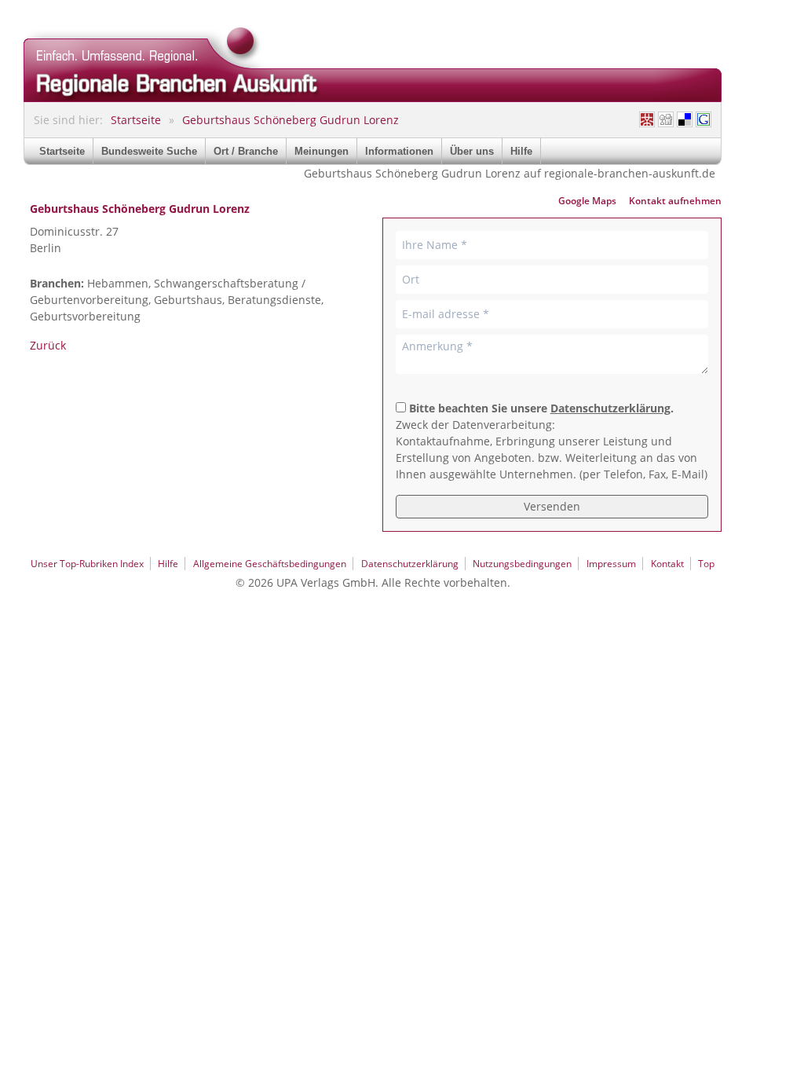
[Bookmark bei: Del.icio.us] (685, 120)
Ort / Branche (246, 151)
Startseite (136, 119)
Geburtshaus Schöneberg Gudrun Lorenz (290, 119)
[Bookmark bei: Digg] (666, 120)
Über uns (472, 151)
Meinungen (321, 151)
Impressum (611, 563)
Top (706, 563)
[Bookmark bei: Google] (703, 120)
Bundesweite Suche (149, 151)
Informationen (399, 151)
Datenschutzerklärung (610, 408)
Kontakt (667, 563)
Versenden (552, 506)
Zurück (48, 345)
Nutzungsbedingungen (522, 563)
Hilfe (521, 151)
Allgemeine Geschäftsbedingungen (269, 563)
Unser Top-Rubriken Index (87, 563)
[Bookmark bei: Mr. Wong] (647, 120)
